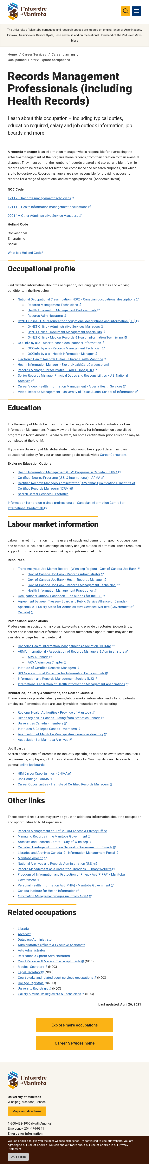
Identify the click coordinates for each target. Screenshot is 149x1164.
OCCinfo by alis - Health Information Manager (61, 354)
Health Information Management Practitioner (60, 590)
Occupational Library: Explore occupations (39, 60)
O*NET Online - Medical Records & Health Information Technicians (76, 337)
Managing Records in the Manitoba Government (52, 836)
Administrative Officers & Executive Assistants (51, 945)
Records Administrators (45, 316)
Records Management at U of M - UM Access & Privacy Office (62, 831)
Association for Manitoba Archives (43, 740)
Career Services (34, 54)
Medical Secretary (31, 967)
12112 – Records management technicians (39, 198)
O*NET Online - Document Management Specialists (65, 332)
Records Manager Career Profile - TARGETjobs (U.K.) (56, 370)
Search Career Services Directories (43, 494)
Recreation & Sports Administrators (44, 956)
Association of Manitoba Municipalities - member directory (60, 734)
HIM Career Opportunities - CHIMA (43, 773)
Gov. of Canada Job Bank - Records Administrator (64, 574)
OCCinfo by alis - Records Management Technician (64, 348)
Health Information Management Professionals (62, 310)
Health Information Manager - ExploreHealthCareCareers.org (62, 365)
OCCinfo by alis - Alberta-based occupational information (59, 343)
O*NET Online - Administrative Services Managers (64, 326)
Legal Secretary (29, 972)
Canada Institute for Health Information (46, 891)
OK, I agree (18, 1157)
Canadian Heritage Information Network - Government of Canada (65, 847)
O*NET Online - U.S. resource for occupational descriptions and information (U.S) (77, 321)
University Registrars (33, 988)
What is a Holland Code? (25, 253)
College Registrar (31, 983)
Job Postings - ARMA (33, 779)
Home (12, 54)
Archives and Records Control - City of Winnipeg (53, 842)
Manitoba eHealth (30, 858)
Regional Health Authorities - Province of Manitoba (54, 712)
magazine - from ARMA (53, 896)
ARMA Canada (38, 657)
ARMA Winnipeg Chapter (45, 662)
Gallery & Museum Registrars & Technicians (49, 994)
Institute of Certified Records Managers (47, 668)
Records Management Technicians (53, 305)
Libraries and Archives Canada (40, 853)
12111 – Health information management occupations (47, 207)
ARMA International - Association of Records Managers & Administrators (71, 651)
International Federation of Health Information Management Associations (71, 684)
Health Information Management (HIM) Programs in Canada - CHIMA (68, 472)
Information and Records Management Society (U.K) (56, 679)
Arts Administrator (31, 950)
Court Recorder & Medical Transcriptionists (49, 961)
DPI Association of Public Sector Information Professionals (61, 673)
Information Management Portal (91, 853)
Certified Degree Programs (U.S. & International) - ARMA (59, 478)
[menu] (136, 11)
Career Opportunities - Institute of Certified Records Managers (63, 784)
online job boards (32, 765)
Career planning (63, 54)
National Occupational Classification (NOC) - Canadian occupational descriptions (76, 299)
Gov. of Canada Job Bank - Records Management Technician (72, 585)
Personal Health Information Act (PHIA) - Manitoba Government (64, 885)
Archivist (24, 934)
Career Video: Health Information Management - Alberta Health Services (70, 386)
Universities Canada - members (40, 723)
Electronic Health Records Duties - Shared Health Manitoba (60, 359)
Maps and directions (27, 1111)
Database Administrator (35, 939)
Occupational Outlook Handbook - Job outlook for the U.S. (60, 596)
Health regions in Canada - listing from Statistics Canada (59, 718)
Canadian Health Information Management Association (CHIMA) (64, 646)
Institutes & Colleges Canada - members (47, 729)
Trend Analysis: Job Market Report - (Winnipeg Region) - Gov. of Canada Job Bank (77, 569)
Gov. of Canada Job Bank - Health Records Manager (65, 580)
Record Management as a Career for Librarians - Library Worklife (65, 869)
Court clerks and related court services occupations (55, 977)
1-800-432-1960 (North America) (30, 1123)
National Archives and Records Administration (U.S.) (56, 863)
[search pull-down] (125, 11)
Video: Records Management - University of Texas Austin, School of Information (76, 392)
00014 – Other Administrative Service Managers (43, 216)
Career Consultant (113, 455)
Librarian (24, 929)
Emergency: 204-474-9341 (26, 1128)
